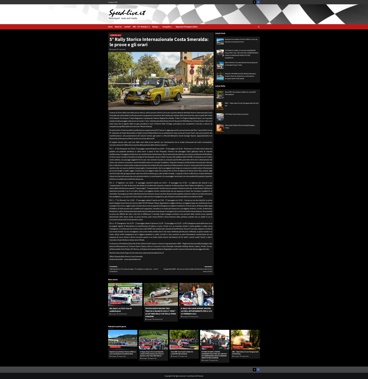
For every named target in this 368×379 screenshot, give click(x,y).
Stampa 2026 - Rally (176, 347)
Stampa (155, 27)
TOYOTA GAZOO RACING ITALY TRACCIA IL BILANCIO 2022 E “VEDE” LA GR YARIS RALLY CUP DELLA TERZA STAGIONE (160, 312)
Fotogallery (166, 27)
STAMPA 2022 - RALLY (115, 35)
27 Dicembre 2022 (194, 316)
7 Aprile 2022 (122, 49)
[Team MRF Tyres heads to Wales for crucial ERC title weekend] (184, 339)
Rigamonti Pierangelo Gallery (187, 27)
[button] (259, 26)
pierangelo (114, 49)
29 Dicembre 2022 (123, 314)
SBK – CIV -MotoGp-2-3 (141, 27)
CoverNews (190, 376)
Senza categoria (145, 347)
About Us (118, 27)
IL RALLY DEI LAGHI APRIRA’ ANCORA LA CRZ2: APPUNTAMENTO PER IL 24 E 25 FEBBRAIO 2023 (196, 311)
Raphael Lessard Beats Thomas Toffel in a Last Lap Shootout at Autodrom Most (123, 353)
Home (110, 27)
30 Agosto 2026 (122, 356)
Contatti (127, 27)
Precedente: (134, 269)
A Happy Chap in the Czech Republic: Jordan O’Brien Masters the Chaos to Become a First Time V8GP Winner (152, 354)
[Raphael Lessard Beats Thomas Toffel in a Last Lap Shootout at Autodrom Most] (122, 339)
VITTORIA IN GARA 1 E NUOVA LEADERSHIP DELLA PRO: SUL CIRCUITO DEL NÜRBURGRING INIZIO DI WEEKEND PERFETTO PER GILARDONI (214, 355)
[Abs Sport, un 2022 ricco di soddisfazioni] (125, 294)
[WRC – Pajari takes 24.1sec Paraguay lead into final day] (245, 339)
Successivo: (188, 269)
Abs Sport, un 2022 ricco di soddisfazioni (121, 309)
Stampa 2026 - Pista (115, 347)
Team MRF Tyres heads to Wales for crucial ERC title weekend (182, 353)
